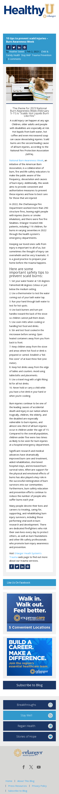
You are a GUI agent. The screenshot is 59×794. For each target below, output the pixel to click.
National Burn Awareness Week (26, 160)
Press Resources (17, 785)
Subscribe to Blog (30, 685)
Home (9, 780)
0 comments (14, 58)
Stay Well (26, 55)
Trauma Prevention (41, 55)
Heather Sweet (16, 51)
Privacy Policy (39, 785)
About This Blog (25, 780)
